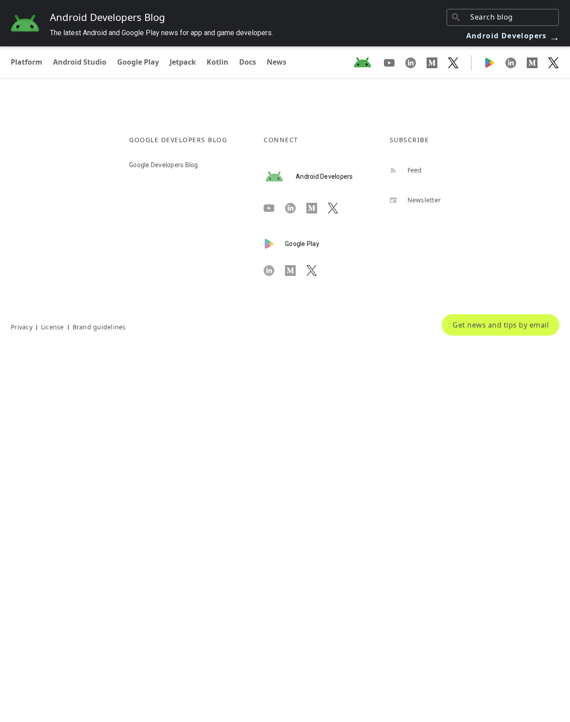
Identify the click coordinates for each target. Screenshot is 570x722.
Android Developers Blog (107, 17)
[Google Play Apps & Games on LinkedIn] (516, 62)
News (276, 62)
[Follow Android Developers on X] (453, 62)
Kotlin (217, 62)
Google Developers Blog (163, 164)
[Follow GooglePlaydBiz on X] (553, 62)
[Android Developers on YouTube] (394, 62)
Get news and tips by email (500, 325)
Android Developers (513, 36)
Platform (26, 62)
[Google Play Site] (494, 62)
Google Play (138, 62)
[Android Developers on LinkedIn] (416, 62)
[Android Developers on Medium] (437, 62)
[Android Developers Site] (368, 62)
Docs (247, 62)
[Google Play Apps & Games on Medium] (537, 62)
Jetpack (183, 62)
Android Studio (79, 62)
